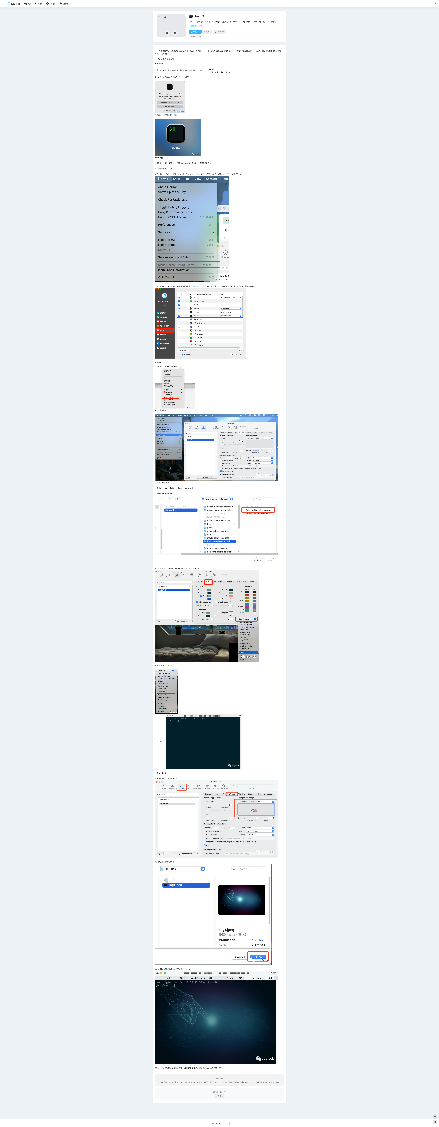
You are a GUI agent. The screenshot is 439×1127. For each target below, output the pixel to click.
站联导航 (227, 1123)
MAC (200, 26)
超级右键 (195, 286)
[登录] (435, 4)
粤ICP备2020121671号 (215, 1123)
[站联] (14, 3)
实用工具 (193, 26)
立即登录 (219, 1096)
